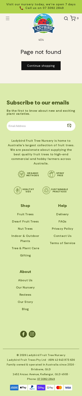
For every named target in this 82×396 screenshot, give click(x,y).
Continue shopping (41, 66)
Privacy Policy (62, 229)
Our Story (25, 302)
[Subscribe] (69, 126)
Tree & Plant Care (25, 248)
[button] (7, 18)
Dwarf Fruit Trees (25, 221)
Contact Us (63, 236)
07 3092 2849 (46, 379)
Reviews (25, 295)
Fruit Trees (25, 214)
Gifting (25, 255)
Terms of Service (62, 243)
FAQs (62, 221)
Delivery (62, 214)
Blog (25, 309)
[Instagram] (32, 334)
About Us (25, 280)
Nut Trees (25, 229)
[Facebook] (23, 334)
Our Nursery (25, 287)
